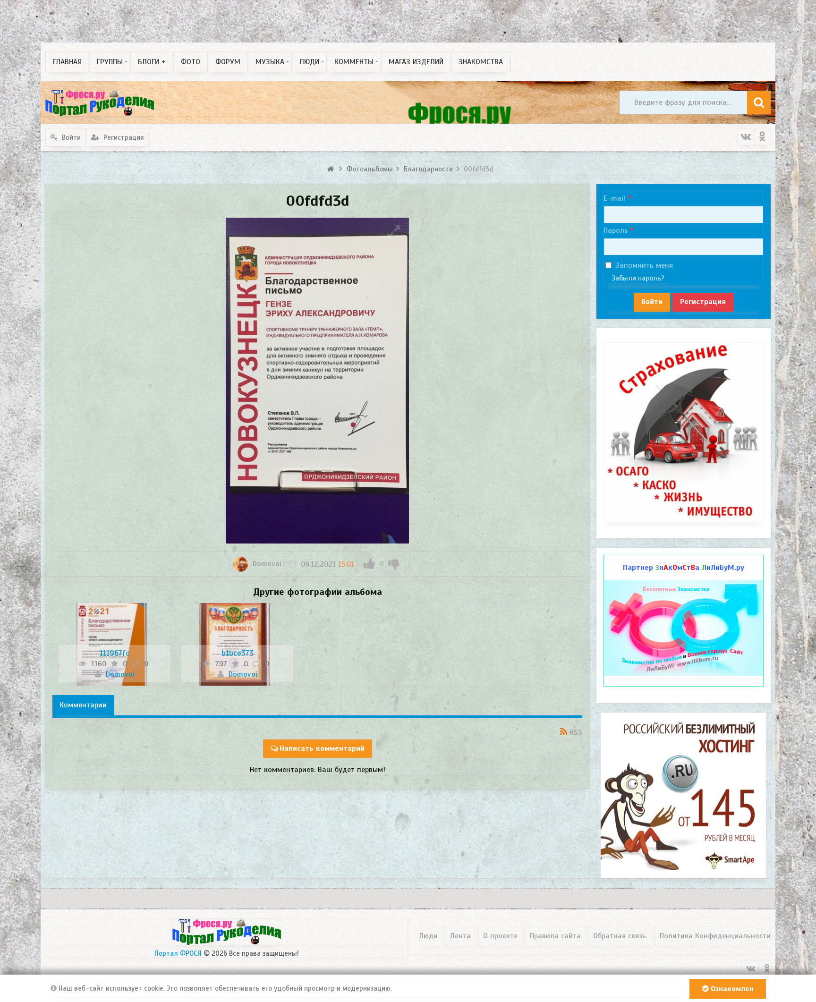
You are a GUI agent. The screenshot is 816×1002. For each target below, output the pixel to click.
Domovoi (265, 564)
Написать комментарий (322, 748)
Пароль (616, 230)
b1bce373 (237, 653)
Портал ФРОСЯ (178, 953)
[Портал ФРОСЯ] (99, 102)
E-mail (614, 198)
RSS (576, 732)
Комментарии (83, 705)
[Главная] (332, 169)
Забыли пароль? (638, 278)
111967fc (114, 653)
